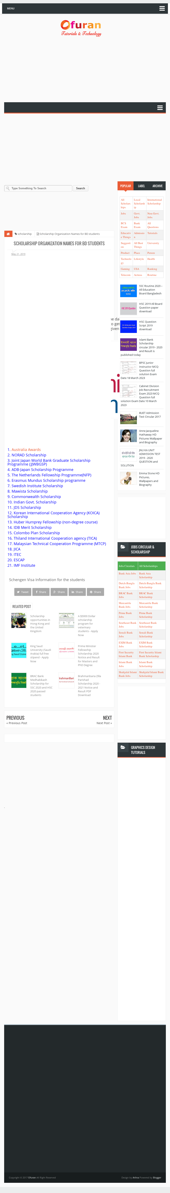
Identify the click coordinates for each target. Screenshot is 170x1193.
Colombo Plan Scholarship (37, 532)
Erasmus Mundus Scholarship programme (48, 480)
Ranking (152, 269)
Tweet (25, 592)
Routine (152, 275)
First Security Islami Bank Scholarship (150, 654)
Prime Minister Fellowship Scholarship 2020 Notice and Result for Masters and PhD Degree (89, 655)
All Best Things (138, 245)
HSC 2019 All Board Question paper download (150, 307)
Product (125, 253)
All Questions (153, 225)
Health (151, 259)
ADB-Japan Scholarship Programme (42, 469)
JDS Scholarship (27, 507)
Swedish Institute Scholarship (37, 485)
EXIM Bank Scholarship (146, 644)
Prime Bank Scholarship (145, 615)
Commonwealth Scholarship (36, 496)
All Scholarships (125, 203)
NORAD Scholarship (29, 454)
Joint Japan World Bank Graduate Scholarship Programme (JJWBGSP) (48, 462)
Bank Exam (137, 225)
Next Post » (104, 723)
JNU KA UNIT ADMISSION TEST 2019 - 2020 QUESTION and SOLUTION (140, 457)
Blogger (157, 1177)
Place (137, 253)
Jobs (123, 213)
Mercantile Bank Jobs (125, 605)
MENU (11, 8)
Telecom (125, 275)
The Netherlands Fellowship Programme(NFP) (51, 474)
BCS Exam (124, 225)
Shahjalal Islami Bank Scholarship (151, 674)
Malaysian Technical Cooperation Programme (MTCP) (60, 543)
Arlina (136, 1177)
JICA (17, 549)
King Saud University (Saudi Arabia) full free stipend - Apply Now (40, 653)
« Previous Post (16, 723)
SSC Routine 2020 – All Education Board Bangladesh (151, 289)
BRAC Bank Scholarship (146, 595)
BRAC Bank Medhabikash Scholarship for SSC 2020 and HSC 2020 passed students (41, 685)
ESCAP (19, 559)
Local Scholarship (139, 203)
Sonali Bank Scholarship (146, 634)
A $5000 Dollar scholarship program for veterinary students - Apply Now (88, 625)
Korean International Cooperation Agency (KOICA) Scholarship (53, 514)
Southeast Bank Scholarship (148, 624)
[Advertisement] (87, 70)
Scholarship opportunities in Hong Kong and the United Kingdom (40, 623)
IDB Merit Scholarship (33, 527)
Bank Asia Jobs (127, 573)
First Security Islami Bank (126, 654)
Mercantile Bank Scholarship (148, 605)
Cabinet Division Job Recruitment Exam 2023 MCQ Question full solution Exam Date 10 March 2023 (140, 395)
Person (151, 253)
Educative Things (126, 235)
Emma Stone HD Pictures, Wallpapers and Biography (149, 479)
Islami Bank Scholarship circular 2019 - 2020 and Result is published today (141, 347)
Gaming (125, 269)
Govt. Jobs (137, 215)
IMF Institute (24, 565)
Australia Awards (26, 449)
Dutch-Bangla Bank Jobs (127, 585)
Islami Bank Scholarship (146, 664)
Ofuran (32, 1177)
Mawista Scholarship (30, 491)
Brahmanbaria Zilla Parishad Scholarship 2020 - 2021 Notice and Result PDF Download (89, 685)
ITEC (17, 554)
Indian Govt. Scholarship (35, 501)
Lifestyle (139, 259)
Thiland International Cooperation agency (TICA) (55, 538)
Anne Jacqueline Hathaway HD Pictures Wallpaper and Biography (150, 436)
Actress (138, 275)
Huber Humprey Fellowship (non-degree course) (55, 521)
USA (136, 269)
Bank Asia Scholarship (145, 575)
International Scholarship (154, 201)
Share (42, 592)
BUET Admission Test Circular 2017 (150, 414)
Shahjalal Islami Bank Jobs (128, 674)
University (153, 243)
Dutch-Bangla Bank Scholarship (150, 585)
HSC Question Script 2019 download (147, 325)
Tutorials (152, 233)
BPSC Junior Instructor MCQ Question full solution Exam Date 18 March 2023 (139, 370)
